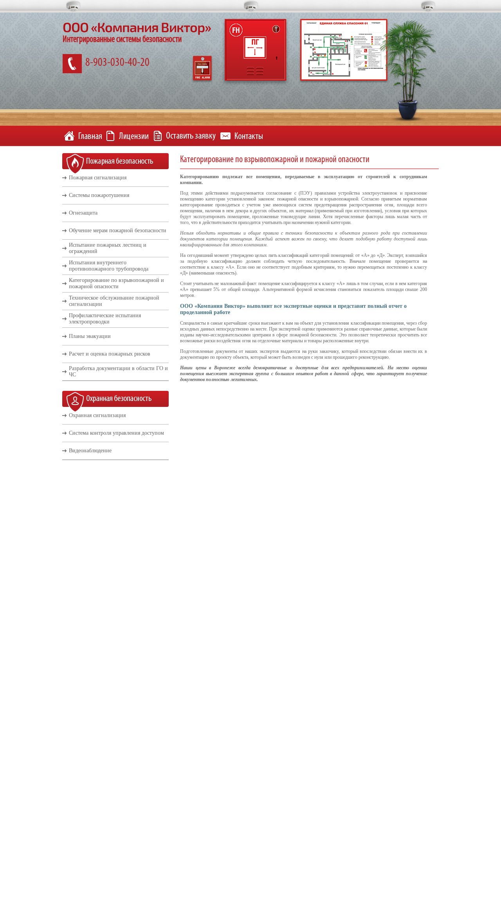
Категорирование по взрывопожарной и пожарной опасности (116, 283)
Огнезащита (83, 213)
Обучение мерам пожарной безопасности (117, 230)
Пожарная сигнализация (97, 178)
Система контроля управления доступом (116, 433)
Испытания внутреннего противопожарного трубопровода (108, 266)
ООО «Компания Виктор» (137, 27)
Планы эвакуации (90, 336)
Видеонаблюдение (90, 451)
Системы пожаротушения (99, 195)
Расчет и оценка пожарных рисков (109, 354)
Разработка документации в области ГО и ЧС (118, 371)
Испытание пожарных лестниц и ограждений (107, 248)
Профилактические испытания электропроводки (105, 319)
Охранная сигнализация (97, 415)
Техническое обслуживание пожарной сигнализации (114, 301)
